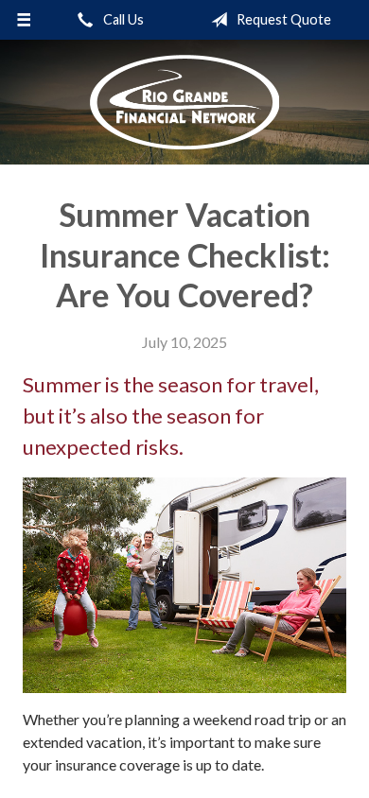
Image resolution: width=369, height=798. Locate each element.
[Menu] (24, 19)
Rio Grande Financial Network (184, 102)
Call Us (122, 19)
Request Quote (282, 19)
